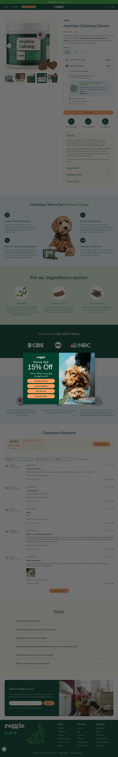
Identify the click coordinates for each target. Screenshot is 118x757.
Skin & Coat (41, 391)
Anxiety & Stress (41, 381)
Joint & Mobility (41, 386)
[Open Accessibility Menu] (4, 749)
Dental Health (41, 396)
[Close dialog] (92, 355)
